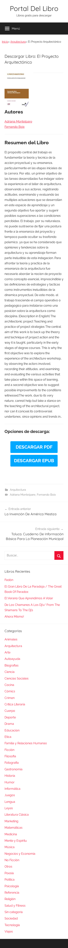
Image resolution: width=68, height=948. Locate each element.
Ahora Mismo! (14, 616)
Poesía (9, 873)
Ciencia (10, 672)
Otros (8, 866)
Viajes (9, 931)
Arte (7, 652)
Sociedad (11, 918)
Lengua (10, 802)
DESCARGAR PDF (34, 447)
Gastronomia (13, 769)
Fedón (9, 580)
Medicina (11, 834)
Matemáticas (13, 827)
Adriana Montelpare (23, 494)
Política (10, 879)
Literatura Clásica (17, 814)
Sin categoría (14, 912)
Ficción (9, 750)
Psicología (12, 886)
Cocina (9, 685)
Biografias (12, 665)
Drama (9, 724)
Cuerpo (10, 711)
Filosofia (10, 756)
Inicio (5, 41)
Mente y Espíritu (16, 840)
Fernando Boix (46, 494)
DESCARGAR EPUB (34, 460)
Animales (11, 639)
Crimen (10, 698)
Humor (10, 782)
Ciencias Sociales (17, 678)
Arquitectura (18, 41)
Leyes (9, 808)
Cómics (10, 691)
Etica (8, 737)
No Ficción (12, 860)
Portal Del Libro (34, 8)
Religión (10, 899)
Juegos (10, 795)
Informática (12, 789)
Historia (10, 776)
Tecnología (12, 925)
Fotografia (12, 762)
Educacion (12, 730)
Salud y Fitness (15, 905)
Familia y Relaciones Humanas (26, 743)
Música (10, 847)
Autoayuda (12, 659)
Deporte (10, 717)
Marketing (11, 821)
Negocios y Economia (20, 853)
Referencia (12, 892)
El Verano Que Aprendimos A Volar (29, 598)
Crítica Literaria (15, 704)
